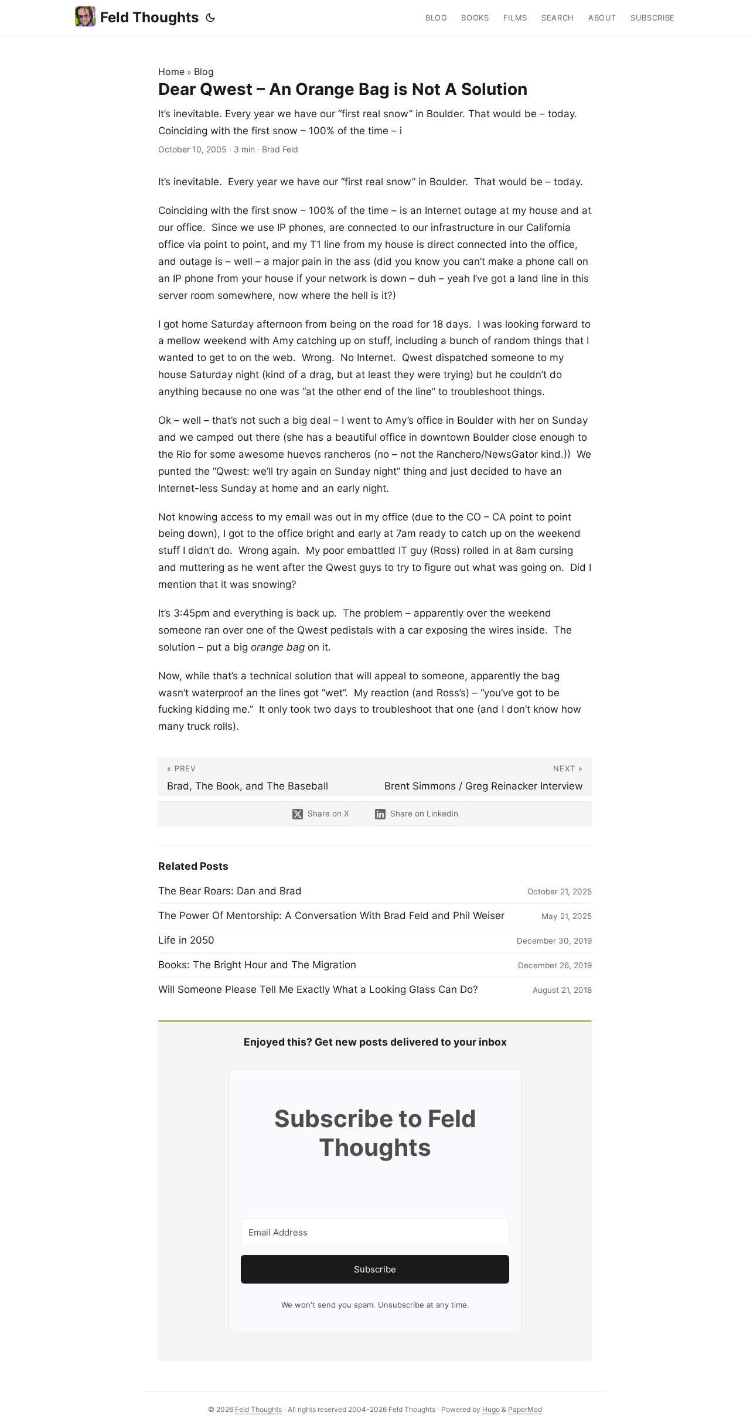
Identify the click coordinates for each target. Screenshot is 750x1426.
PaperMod (525, 1409)
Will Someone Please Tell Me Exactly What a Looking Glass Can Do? (318, 989)
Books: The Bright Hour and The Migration (257, 965)
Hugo (491, 1409)
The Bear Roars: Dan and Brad (230, 891)
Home (171, 71)
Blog (204, 71)
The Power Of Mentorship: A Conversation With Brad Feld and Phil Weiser (331, 915)
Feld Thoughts (149, 17)
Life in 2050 (186, 940)
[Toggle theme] (210, 17)
